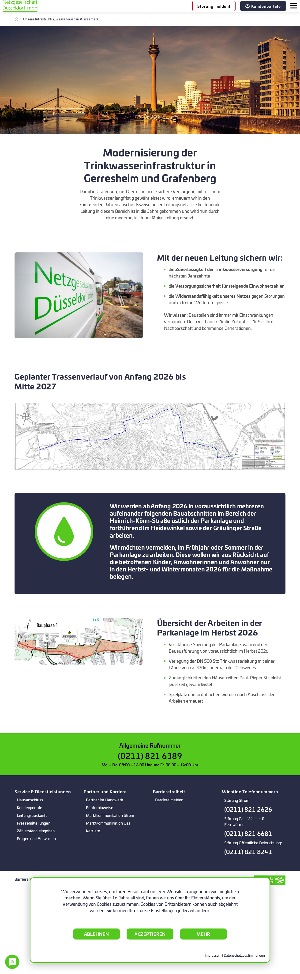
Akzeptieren (150, 934)
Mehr (203, 934)
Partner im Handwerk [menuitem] (104, 800)
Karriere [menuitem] (93, 830)
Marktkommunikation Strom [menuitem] (110, 815)
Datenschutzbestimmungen (244, 955)
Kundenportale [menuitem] (29, 807)
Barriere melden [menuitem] (169, 800)
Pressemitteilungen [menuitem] (33, 823)
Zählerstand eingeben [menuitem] (36, 830)
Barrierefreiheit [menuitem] (28, 879)
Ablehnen (96, 934)
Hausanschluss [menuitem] (30, 800)
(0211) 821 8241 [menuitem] (248, 851)
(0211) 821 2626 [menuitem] (248, 809)
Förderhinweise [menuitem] (99, 807)
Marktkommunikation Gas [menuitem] (108, 823)
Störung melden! (213, 6)
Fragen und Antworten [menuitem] (36, 838)
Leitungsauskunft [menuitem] (32, 815)
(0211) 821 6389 (150, 755)
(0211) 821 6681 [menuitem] (248, 833)
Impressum (213, 955)
